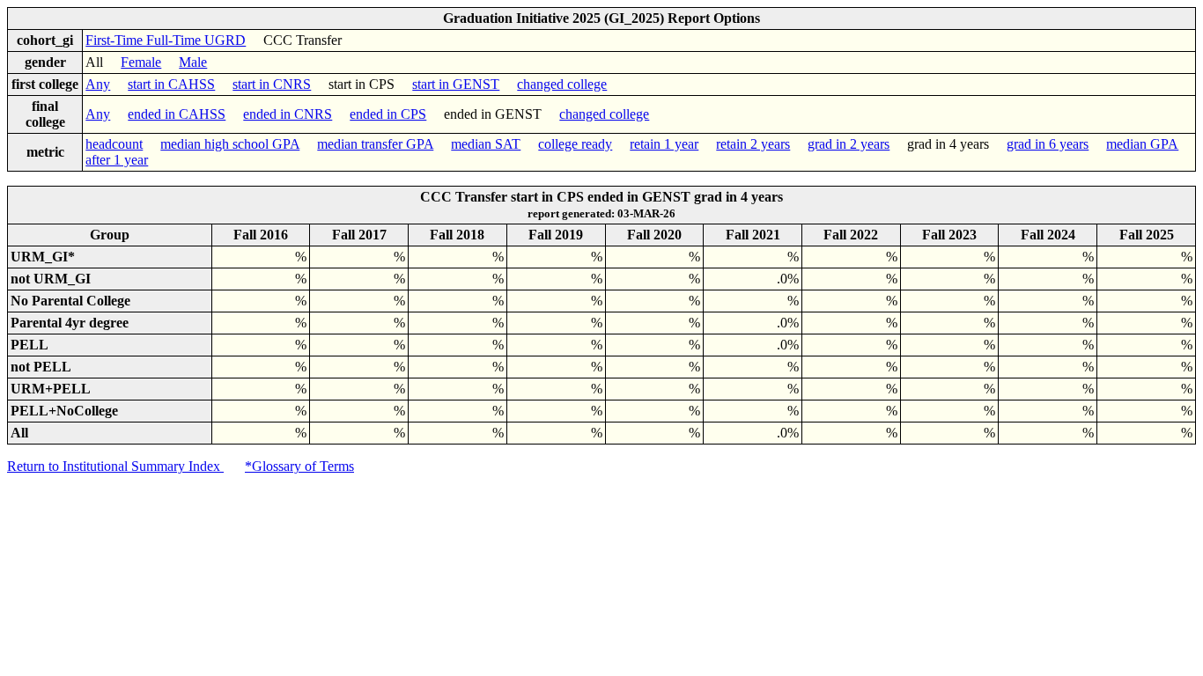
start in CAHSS (171, 84)
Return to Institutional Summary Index (115, 466)
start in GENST (455, 84)
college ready (575, 143)
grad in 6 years (1048, 143)
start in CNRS (271, 84)
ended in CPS (388, 114)
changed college (562, 84)
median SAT (485, 143)
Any (97, 84)
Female (141, 62)
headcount (114, 143)
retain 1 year (664, 143)
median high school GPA (229, 143)
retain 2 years (753, 143)
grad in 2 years (848, 143)
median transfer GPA (375, 143)
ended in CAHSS (176, 114)
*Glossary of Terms (299, 466)
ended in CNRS (287, 114)
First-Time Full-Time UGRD (165, 40)
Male (193, 62)
